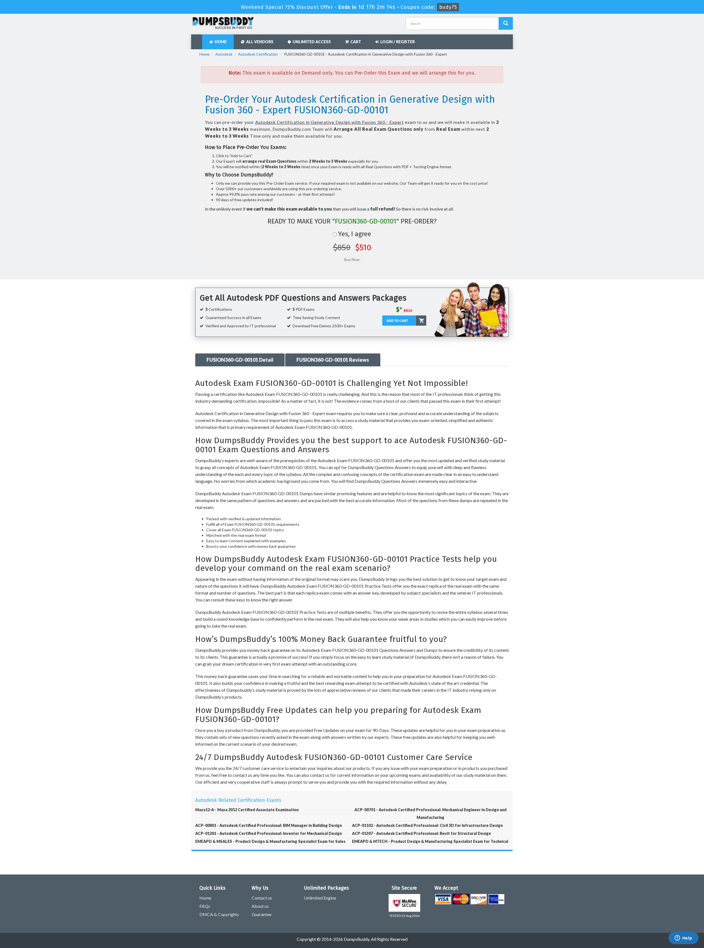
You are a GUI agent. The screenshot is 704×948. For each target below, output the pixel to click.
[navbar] (198, 39)
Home (220, 41)
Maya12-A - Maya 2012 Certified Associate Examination (247, 809)
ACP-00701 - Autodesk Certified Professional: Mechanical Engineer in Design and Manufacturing (430, 813)
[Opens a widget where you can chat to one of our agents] (683, 938)
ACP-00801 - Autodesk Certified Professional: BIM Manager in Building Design (268, 825)
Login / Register (397, 41)
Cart (355, 41)
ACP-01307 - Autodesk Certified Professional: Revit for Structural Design (421, 833)
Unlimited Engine (320, 897)
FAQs (204, 906)
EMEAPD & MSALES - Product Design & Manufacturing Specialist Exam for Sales (270, 841)
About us (260, 906)
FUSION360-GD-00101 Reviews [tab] (332, 360)
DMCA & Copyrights (219, 914)
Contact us (262, 897)
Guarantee (261, 914)
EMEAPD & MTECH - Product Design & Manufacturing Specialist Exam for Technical (430, 841)
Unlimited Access (311, 41)
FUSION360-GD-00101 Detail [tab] (240, 360)
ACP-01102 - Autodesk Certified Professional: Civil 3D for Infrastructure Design (427, 825)
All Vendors (258, 41)
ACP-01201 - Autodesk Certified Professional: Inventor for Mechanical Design (268, 833)
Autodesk (223, 54)
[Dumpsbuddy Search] (506, 23)
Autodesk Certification (258, 54)
